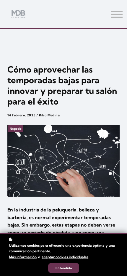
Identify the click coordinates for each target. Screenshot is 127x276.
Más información (23, 257)
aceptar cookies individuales (65, 257)
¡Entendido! (64, 268)
